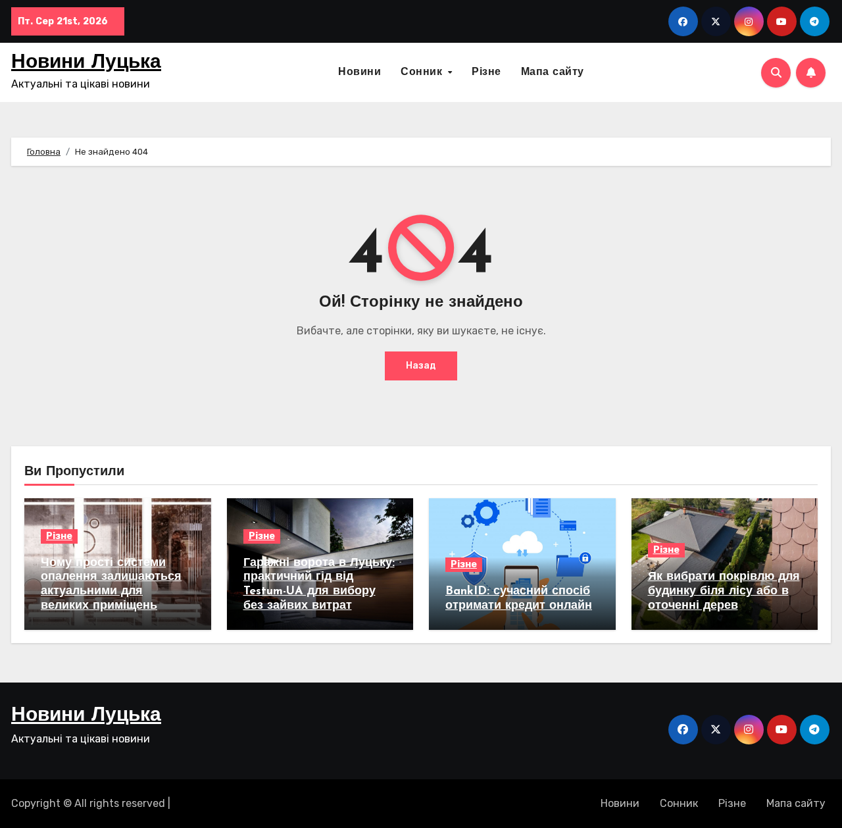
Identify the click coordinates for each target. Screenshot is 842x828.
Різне (486, 72)
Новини (359, 72)
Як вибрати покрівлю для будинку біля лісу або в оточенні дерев (724, 591)
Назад (421, 365)
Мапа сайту (552, 72)
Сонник (423, 72)
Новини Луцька (86, 63)
